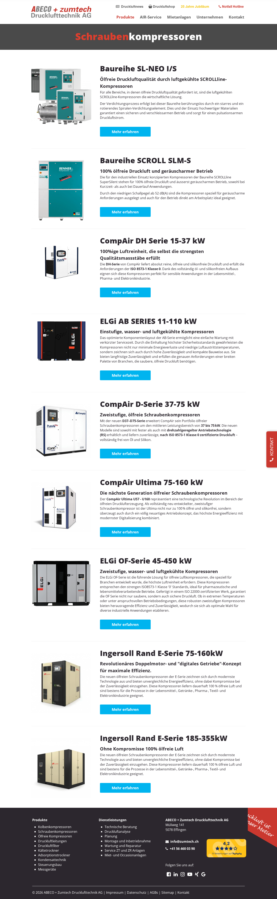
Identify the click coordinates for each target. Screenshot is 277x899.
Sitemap (167, 892)
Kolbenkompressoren (54, 827)
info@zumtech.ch (184, 841)
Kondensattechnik (52, 860)
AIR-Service (150, 17)
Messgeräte (47, 869)
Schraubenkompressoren (57, 831)
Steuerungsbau (50, 864)
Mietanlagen (179, 17)
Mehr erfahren (125, 131)
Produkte (125, 17)
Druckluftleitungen (52, 841)
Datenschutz (136, 892)
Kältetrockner (48, 850)
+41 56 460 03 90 (182, 848)
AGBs (154, 892)
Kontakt (236, 17)
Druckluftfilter (48, 846)
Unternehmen (209, 17)
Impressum (114, 892)
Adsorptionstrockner (54, 855)
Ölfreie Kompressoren (55, 836)
